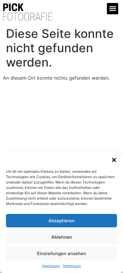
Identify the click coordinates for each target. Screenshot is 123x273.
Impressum (51, 265)
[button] (114, 160)
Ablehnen (61, 237)
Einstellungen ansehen (61, 253)
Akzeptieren (61, 220)
